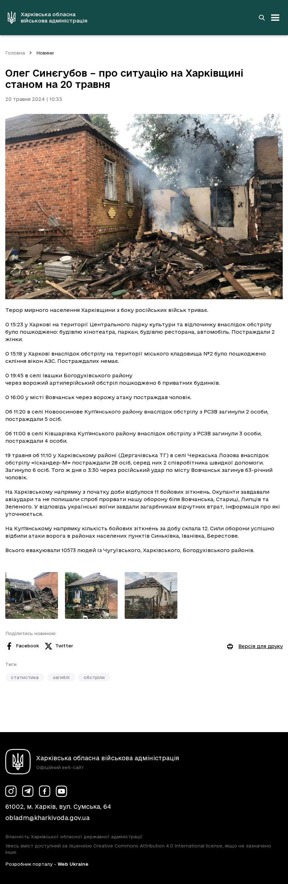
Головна (15, 52)
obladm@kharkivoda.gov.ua (47, 817)
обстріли (94, 677)
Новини (45, 52)
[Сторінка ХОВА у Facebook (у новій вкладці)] (44, 791)
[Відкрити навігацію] (275, 17)
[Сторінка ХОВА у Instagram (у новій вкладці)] (11, 791)
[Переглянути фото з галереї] (31, 595)
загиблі (61, 677)
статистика (25, 677)
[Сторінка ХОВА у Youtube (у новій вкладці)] (61, 791)
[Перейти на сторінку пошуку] (261, 17)
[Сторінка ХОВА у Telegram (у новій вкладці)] (27, 791)
